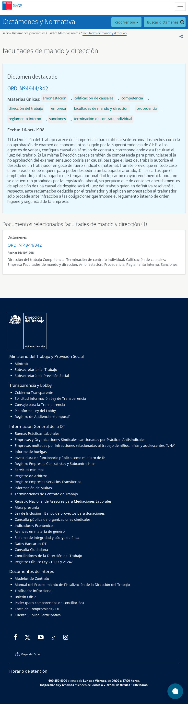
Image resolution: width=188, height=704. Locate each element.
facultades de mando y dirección (104, 33)
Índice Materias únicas (64, 33)
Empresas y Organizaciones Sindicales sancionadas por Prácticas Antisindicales (80, 439)
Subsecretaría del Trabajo (36, 369)
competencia (132, 98)
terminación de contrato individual (103, 118)
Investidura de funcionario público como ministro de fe (60, 457)
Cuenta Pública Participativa (38, 615)
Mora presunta (27, 507)
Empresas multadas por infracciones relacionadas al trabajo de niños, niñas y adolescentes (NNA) (95, 445)
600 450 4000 (57, 680)
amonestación (54, 98)
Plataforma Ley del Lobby (35, 410)
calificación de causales (93, 98)
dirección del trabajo (26, 108)
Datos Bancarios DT (31, 543)
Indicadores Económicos (34, 525)
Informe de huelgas (31, 451)
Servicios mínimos (29, 469)
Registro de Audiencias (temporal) (42, 416)
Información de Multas (33, 488)
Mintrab (21, 363)
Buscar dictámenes (163, 22)
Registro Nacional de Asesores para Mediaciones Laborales (63, 501)
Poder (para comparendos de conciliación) (49, 602)
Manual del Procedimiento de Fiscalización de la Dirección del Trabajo (72, 584)
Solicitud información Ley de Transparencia (50, 398)
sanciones (57, 118)
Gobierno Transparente (34, 392)
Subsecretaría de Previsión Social (42, 375)
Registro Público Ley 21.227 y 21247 (44, 561)
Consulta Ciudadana (31, 549)
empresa (58, 108)
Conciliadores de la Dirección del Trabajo (48, 555)
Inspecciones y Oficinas (57, 685)
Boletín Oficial (26, 597)
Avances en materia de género (40, 531)
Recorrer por (125, 22)
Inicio (6, 33)
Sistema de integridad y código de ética (47, 537)
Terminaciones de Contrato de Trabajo (46, 494)
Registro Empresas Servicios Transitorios (48, 481)
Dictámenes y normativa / (29, 33)
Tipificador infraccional (33, 590)
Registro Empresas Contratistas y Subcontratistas (55, 463)
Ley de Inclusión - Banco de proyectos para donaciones (60, 513)
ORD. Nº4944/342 (27, 88)
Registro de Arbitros (31, 475)
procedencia (147, 108)
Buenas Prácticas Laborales (37, 433)
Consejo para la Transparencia (40, 404)
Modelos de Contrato (32, 578)
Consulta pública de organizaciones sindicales (53, 519)
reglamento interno (25, 118)
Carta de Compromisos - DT (37, 609)
